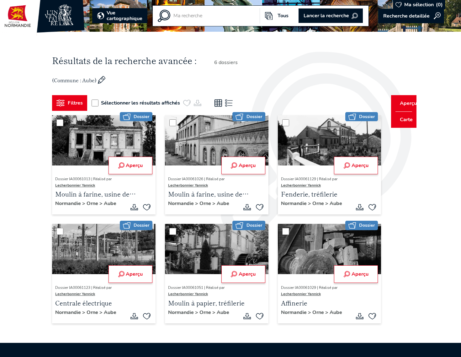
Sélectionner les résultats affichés (143, 103)
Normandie (71, 203)
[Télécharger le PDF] (132, 207)
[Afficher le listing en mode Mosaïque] (221, 103)
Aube (112, 203)
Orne (95, 203)
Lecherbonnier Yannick (78, 185)
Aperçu (132, 165)
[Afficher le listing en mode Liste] (231, 103)
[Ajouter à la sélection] (144, 207)
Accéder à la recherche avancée (411, 16)
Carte (402, 119)
